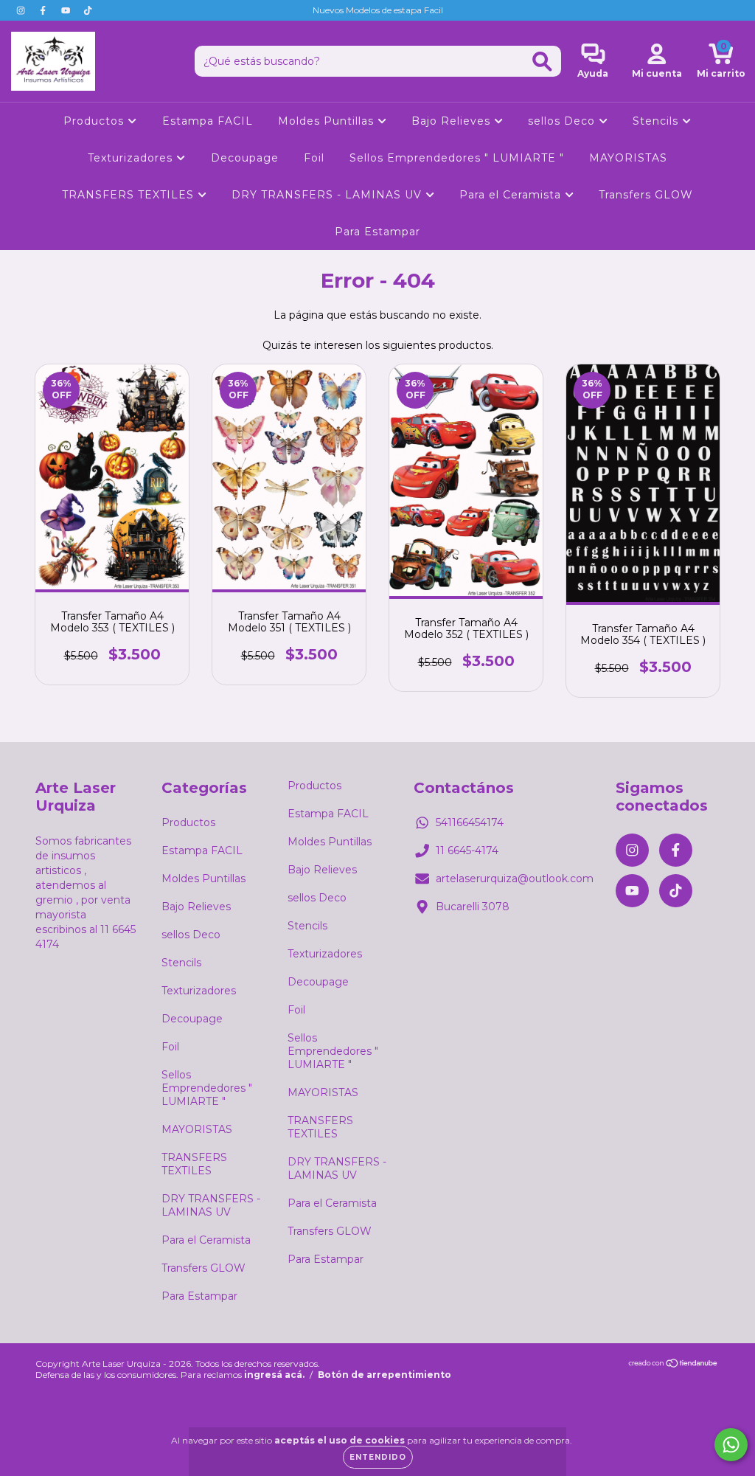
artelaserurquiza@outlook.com (515, 878)
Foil (314, 157)
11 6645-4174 (467, 850)
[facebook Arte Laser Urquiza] (44, 10)
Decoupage (245, 157)
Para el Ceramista (512, 194)
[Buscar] (542, 61)
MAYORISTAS (628, 157)
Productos (95, 121)
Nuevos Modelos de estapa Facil (378, 9)
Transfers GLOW (646, 194)
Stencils (657, 121)
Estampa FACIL (207, 121)
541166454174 (470, 822)
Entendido (377, 1457)
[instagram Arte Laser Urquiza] (22, 10)
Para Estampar (377, 231)
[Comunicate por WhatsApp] (731, 1444)
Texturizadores (132, 157)
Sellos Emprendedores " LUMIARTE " (456, 157)
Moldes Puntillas (328, 121)
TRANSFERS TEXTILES (130, 194)
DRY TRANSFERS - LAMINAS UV (328, 194)
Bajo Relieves (452, 121)
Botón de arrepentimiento (384, 1374)
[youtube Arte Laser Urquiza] (67, 10)
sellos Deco (563, 121)
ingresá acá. (274, 1374)
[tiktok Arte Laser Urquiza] (87, 10)
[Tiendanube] (673, 1365)
